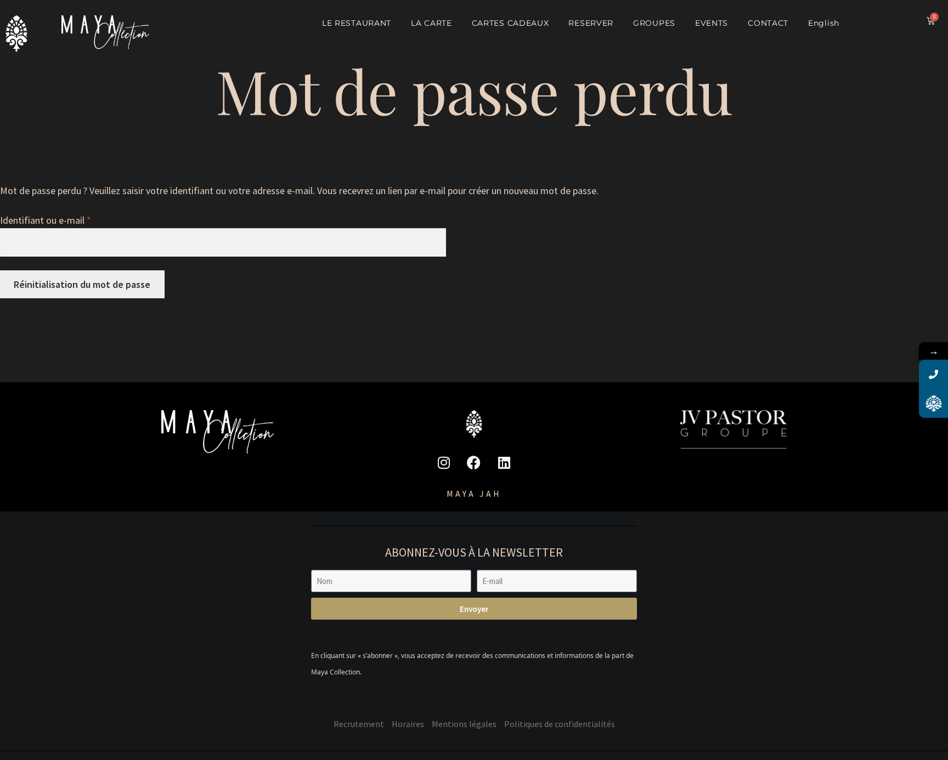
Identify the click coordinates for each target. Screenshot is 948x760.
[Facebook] (474, 462)
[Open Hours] (933, 403)
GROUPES (654, 23)
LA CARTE (431, 23)
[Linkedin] (504, 462)
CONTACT (768, 23)
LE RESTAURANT (356, 23)
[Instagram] (444, 462)
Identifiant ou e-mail (68, 219)
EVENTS (711, 23)
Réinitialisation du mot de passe (82, 284)
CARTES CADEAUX (510, 23)
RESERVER (590, 23)
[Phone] (933, 374)
